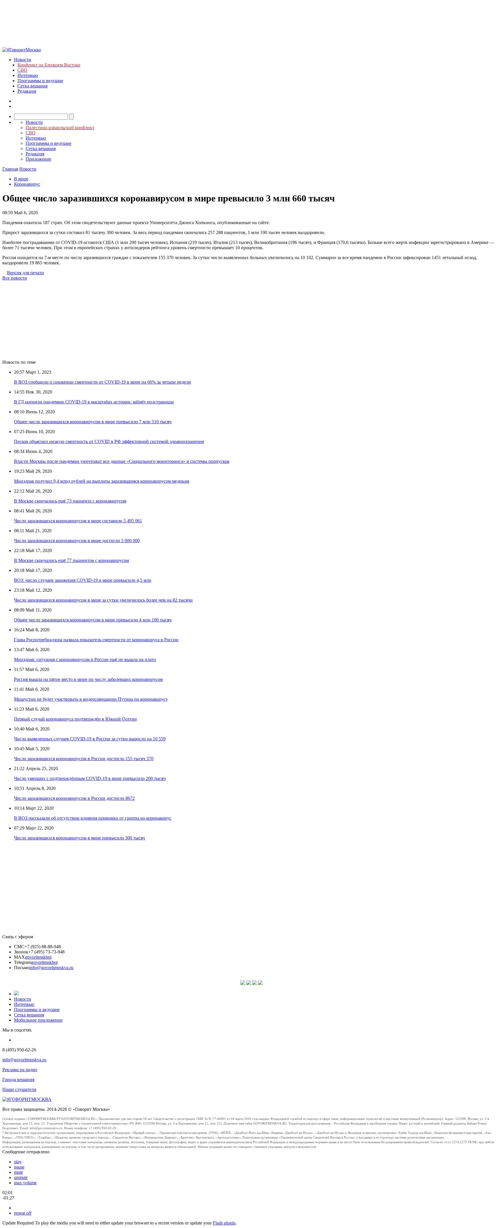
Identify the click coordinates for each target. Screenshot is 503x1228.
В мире (21, 178)
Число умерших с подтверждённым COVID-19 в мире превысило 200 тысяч (90, 778)
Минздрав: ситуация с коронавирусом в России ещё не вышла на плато (85, 659)
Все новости (14, 277)
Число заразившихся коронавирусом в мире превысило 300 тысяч (79, 837)
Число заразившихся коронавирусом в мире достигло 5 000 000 (77, 540)
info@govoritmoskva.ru (51, 967)
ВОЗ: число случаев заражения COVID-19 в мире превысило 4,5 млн (82, 580)
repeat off (22, 1213)
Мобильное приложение (38, 1020)
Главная (10, 168)
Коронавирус (27, 184)
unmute (21, 1177)
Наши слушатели (19, 1089)
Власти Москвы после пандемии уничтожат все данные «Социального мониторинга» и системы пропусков (121, 461)
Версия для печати (25, 272)
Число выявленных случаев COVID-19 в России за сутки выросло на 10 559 (90, 738)
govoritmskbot (38, 957)
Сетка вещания (32, 85)
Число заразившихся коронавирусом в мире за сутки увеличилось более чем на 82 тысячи (103, 600)
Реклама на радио (19, 1069)
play (18, 1161)
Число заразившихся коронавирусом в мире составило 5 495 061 (78, 520)
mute (18, 1172)
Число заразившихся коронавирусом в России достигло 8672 (74, 798)
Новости (22, 59)
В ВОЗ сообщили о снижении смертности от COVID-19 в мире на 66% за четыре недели (102, 382)
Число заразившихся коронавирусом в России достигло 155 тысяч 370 (83, 758)
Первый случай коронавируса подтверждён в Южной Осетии (75, 718)
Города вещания (18, 1079)
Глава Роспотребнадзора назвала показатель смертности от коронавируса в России (96, 639)
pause (19, 1166)
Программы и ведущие (40, 80)
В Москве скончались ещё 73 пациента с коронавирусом (70, 500)
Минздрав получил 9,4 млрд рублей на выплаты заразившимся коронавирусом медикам (101, 481)
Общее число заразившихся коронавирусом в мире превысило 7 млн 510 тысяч (92, 421)
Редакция (26, 91)
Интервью (27, 75)
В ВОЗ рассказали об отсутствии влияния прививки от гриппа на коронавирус (92, 818)
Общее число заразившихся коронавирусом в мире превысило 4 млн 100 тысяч (92, 619)
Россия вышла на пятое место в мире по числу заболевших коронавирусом (88, 679)
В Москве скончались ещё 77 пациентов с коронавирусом (71, 560)
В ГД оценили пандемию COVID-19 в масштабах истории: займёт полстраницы (94, 401)
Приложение (38, 159)
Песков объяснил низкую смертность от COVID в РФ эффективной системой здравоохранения (109, 441)
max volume (25, 1182)
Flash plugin (224, 1222)
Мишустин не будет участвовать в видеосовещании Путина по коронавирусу (91, 699)
